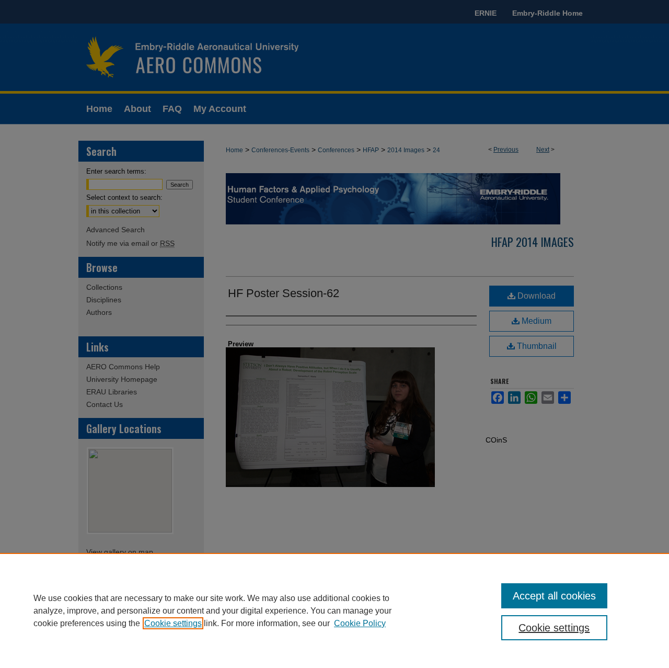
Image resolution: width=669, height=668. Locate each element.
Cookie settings (173, 623)
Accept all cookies (554, 596)
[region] (334, 610)
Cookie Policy (360, 623)
